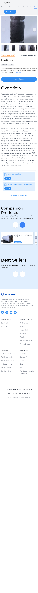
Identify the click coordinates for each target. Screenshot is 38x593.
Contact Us (23, 357)
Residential (23, 333)
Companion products (15, 7)
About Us (23, 353)
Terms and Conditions (13, 389)
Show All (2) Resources (19, 195)
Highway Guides (6, 364)
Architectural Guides (7, 353)
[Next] (34, 29)
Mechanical (24, 330)
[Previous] (3, 29)
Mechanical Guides (7, 360)
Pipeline (22, 337)
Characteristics (27, 7)
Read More (19, 72)
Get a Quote (19, 79)
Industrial (4, 326)
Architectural (24, 323)
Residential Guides (7, 357)
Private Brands (25, 344)
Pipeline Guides (6, 367)
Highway (23, 326)
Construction (5, 323)
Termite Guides (6, 371)
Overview (4, 7)
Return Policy (12, 393)
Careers (22, 360)
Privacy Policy (27, 389)
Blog (21, 364)
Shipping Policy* (24, 393)
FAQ (21, 367)
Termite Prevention (26, 340)
